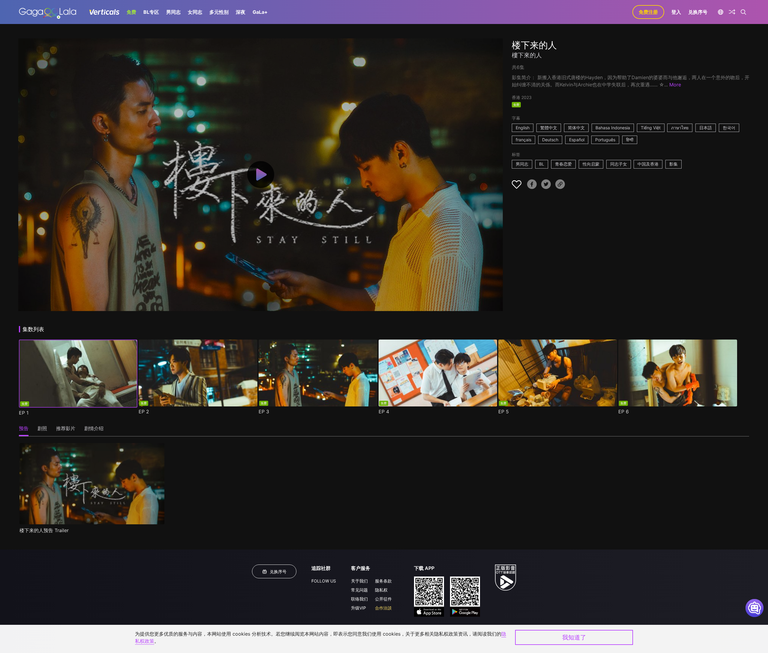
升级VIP (358, 607)
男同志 (173, 12)
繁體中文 (548, 127)
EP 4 (384, 412)
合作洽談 (383, 607)
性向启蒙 (591, 163)
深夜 (240, 12)
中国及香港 (648, 163)
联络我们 (359, 598)
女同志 (195, 12)
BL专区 (151, 12)
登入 (676, 12)
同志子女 (618, 163)
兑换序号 (697, 12)
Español (576, 139)
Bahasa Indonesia (613, 127)
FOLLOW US (323, 580)
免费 (131, 12)
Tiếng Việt (651, 127)
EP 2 (144, 412)
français (523, 139)
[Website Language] (720, 12)
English (523, 127)
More (675, 85)
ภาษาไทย (679, 127)
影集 (673, 163)
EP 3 (264, 412)
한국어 (729, 127)
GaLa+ (260, 12)
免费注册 (648, 12)
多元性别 (219, 12)
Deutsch (550, 139)
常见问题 (359, 589)
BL (541, 163)
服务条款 (383, 580)
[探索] (732, 12)
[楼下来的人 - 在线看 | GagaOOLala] (47, 12)
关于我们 (359, 580)
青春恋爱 (563, 163)
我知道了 (574, 637)
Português (605, 139)
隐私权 (381, 589)
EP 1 (23, 413)
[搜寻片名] (743, 12)
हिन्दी (629, 139)
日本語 (705, 127)
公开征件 (383, 598)
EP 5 (503, 412)
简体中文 (576, 127)
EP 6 (623, 412)
